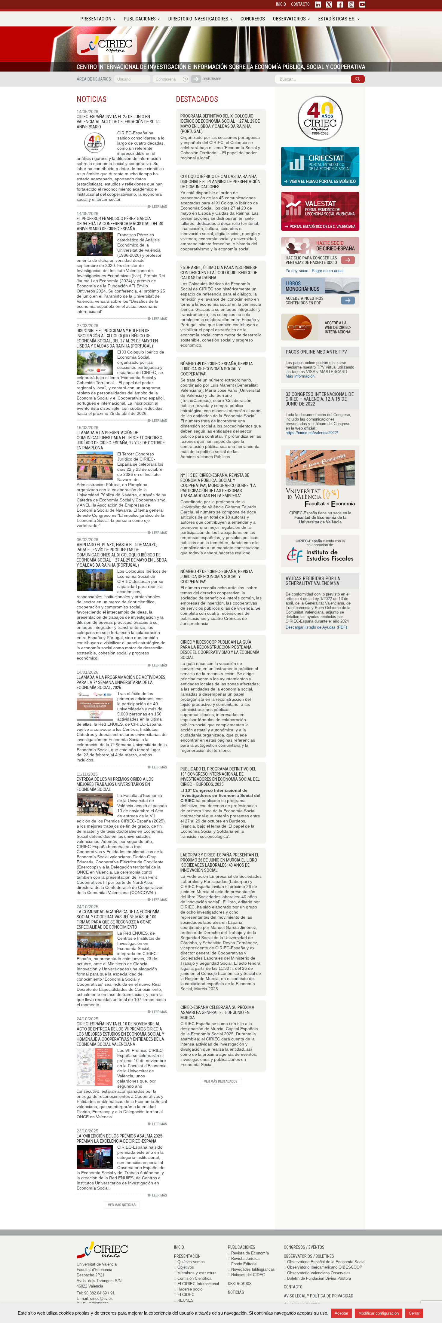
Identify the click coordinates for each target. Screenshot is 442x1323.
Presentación (96, 19)
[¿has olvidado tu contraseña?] (185, 79)
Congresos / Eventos (304, 1247)
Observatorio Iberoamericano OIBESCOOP (324, 1267)
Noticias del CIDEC (248, 1274)
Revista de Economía (250, 1253)
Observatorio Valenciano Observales (319, 1273)
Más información (300, 376)
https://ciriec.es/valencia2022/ (312, 432)
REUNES (185, 1300)
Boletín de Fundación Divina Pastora (319, 1278)
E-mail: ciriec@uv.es (95, 1298)
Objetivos (185, 1267)
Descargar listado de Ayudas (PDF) (316, 627)
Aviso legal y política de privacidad (318, 1296)
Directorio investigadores (198, 19)
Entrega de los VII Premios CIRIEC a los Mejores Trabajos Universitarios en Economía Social (115, 784)
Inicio (179, 1247)
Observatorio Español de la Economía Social (326, 1262)
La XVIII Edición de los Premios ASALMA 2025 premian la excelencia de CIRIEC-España (119, 1138)
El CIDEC (185, 1294)
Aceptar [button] (341, 1313)
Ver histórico (122, 1204)
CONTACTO (300, 4)
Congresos (253, 19)
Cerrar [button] (414, 1313)
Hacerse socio (189, 1289)
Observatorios (290, 19)
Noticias (236, 1292)
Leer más (157, 206)
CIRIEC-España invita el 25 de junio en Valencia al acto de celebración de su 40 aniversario (118, 122)
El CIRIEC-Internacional (198, 1284)
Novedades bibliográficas (253, 1269)
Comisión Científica (194, 1278)
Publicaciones (140, 19)
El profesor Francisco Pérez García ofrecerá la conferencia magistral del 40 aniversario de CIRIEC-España (120, 223)
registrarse (211, 79)
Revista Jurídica (245, 1258)
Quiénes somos (191, 1262)
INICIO (281, 4)
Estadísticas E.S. (337, 19)
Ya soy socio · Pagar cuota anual (314, 270)
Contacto (293, 1287)
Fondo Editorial (244, 1264)
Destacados (240, 1283)
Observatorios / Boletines (309, 1256)
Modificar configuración (378, 1313)
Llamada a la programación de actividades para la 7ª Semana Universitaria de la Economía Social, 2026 (121, 682)
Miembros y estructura (196, 1273)
